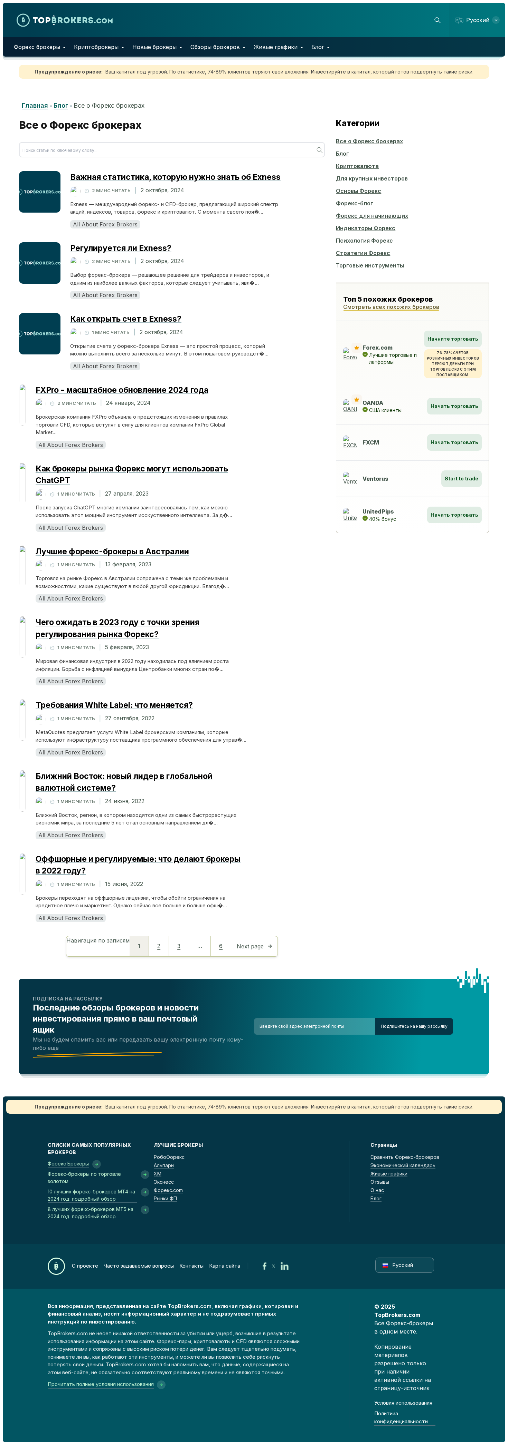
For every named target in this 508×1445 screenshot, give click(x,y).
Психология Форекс (364, 240)
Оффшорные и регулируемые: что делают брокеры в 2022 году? (138, 865)
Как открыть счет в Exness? (125, 319)
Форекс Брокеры (68, 1163)
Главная (35, 105)
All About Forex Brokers (105, 224)
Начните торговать (452, 339)
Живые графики (276, 46)
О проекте (85, 1265)
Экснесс (164, 1182)
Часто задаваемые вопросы (139, 1265)
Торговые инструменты (370, 265)
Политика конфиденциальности (401, 1417)
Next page (250, 946)
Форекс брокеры (37, 46)
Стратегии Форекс (363, 253)
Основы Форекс (358, 190)
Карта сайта (224, 1265)
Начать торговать (454, 406)
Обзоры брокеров (215, 46)
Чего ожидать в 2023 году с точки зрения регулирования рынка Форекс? (117, 628)
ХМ (157, 1173)
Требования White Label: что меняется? (114, 705)
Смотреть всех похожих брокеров (391, 307)
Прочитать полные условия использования (101, 1384)
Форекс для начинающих (372, 215)
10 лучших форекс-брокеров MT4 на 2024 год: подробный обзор (91, 1195)
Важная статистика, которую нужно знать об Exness (175, 177)
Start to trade (461, 478)
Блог (317, 46)
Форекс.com (168, 1190)
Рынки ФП (165, 1198)
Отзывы (379, 1182)
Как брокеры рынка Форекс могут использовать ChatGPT (132, 475)
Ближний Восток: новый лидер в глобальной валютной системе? (124, 782)
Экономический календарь (402, 1165)
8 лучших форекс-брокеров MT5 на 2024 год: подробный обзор (90, 1212)
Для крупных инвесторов (372, 178)
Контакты (191, 1265)
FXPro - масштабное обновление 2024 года (122, 390)
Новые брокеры (154, 46)
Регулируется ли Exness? (120, 248)
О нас (377, 1190)
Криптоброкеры (96, 46)
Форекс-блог (354, 203)
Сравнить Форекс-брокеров (404, 1157)
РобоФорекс (169, 1157)
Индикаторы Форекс (365, 228)
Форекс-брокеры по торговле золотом (84, 1177)
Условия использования (403, 1402)
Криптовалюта (357, 166)
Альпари (164, 1165)
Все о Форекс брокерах (369, 141)
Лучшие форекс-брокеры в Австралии (112, 551)
